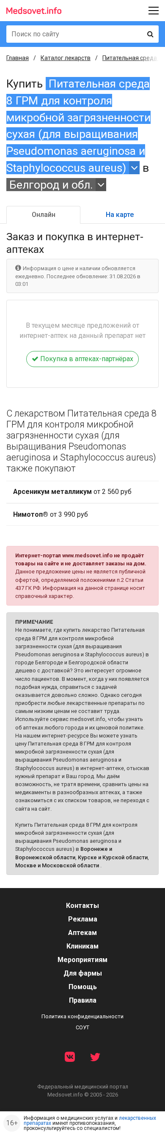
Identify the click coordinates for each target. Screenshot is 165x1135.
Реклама (82, 919)
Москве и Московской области (57, 865)
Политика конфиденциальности (82, 1016)
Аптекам (82, 933)
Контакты (82, 906)
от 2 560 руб (72, 492)
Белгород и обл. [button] (51, 184)
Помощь (83, 987)
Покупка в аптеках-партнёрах (85, 359)
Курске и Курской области (113, 857)
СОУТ (82, 1027)
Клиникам (82, 946)
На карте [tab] (120, 215)
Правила (82, 1000)
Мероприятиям (82, 960)
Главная (17, 58)
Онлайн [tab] (43, 215)
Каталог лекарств (66, 58)
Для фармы (82, 973)
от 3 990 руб (50, 514)
